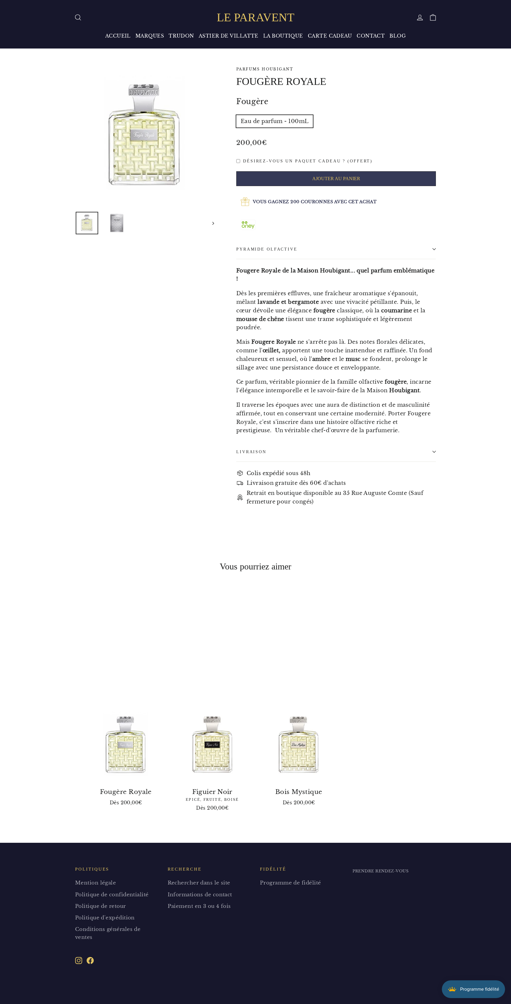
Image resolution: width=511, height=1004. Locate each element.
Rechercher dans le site (199, 883)
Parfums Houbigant (265, 69)
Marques (149, 36)
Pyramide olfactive (266, 249)
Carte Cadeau (330, 36)
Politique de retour (100, 906)
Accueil (118, 36)
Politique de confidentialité (112, 895)
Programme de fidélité (290, 883)
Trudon (181, 36)
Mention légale (95, 883)
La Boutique (283, 36)
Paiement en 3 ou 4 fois (199, 906)
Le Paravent (255, 17)
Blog (397, 36)
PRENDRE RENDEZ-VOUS (380, 871)
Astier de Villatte (228, 36)
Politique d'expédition (105, 918)
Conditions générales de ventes (107, 933)
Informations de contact (200, 895)
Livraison (251, 451)
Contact (371, 36)
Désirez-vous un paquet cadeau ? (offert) (308, 161)
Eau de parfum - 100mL (274, 121)
